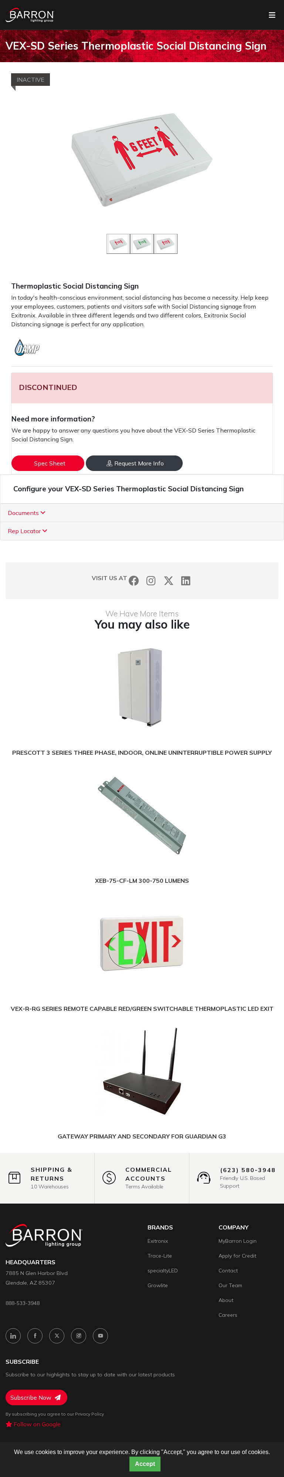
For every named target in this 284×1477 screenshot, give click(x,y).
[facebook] (35, 1335)
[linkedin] (13, 1335)
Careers (228, 1315)
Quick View (177, 688)
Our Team (230, 1285)
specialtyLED (163, 1270)
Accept (145, 1464)
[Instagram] (151, 580)
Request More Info (139, 463)
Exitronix (158, 1241)
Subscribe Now (31, 1397)
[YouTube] (100, 1335)
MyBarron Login (238, 1241)
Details (114, 688)
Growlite (158, 1285)
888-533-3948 (23, 1303)
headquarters (30, 1262)
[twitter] (56, 1335)
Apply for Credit (237, 1255)
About (226, 1300)
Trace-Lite (160, 1255)
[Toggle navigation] (272, 15)
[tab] (142, 513)
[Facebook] (133, 580)
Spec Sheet (49, 463)
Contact (228, 1270)
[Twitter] (168, 580)
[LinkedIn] (185, 580)
